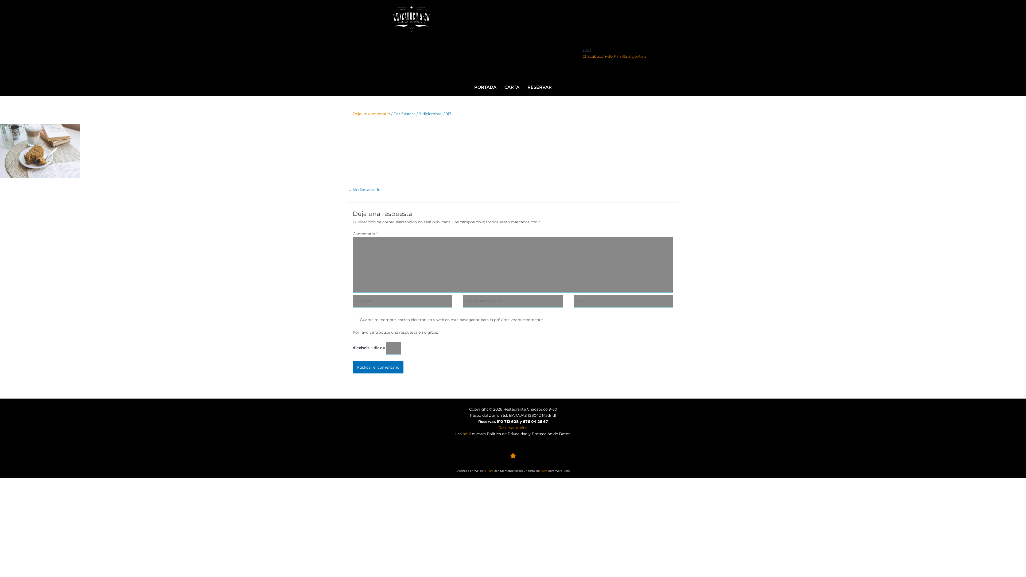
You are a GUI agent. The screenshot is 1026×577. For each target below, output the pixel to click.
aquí (467, 433)
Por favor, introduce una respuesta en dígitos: (395, 332)
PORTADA (485, 87)
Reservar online (513, 427)
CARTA (511, 87)
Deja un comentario (371, 113)
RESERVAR (539, 87)
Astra (544, 471)
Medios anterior (365, 189)
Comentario (365, 233)
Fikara (489, 471)
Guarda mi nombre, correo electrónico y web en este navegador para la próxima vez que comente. (451, 319)
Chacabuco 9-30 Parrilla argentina (614, 56)
